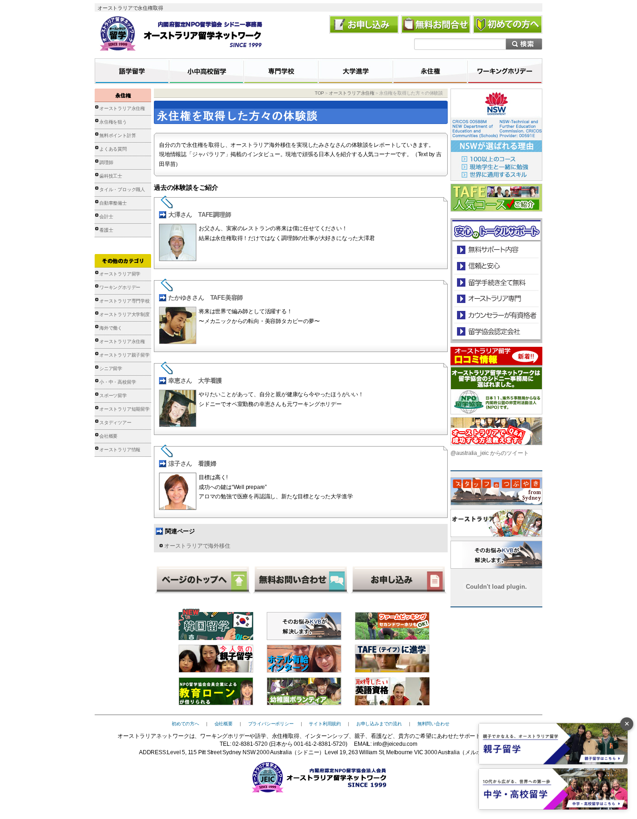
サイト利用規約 (325, 723)
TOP (319, 93)
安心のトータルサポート (496, 249)
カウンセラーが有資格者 (495, 315)
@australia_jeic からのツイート (489, 453)
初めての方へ (185, 723)
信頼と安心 (496, 266)
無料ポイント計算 (117, 135)
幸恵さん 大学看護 (195, 380)
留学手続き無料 (495, 282)
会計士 (106, 216)
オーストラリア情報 (119, 449)
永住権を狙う (113, 121)
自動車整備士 (113, 203)
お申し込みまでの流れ (379, 723)
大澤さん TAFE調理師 (199, 214)
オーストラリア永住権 (122, 108)
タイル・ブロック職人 (122, 189)
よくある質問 (113, 148)
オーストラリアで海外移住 (197, 546)
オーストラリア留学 (119, 273)
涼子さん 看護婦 (192, 463)
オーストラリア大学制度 (124, 314)
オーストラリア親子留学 (124, 355)
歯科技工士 (110, 176)
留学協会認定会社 (495, 331)
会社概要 (108, 436)
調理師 (106, 162)
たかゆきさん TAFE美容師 (205, 297)
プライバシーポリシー (271, 723)
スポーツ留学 (113, 395)
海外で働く (110, 327)
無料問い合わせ (433, 723)
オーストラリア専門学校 (124, 300)
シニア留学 (110, 368)
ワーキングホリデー (119, 287)
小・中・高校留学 (117, 382)
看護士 (106, 230)
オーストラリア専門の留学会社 (495, 298)
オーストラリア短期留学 (124, 409)
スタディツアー (115, 422)
